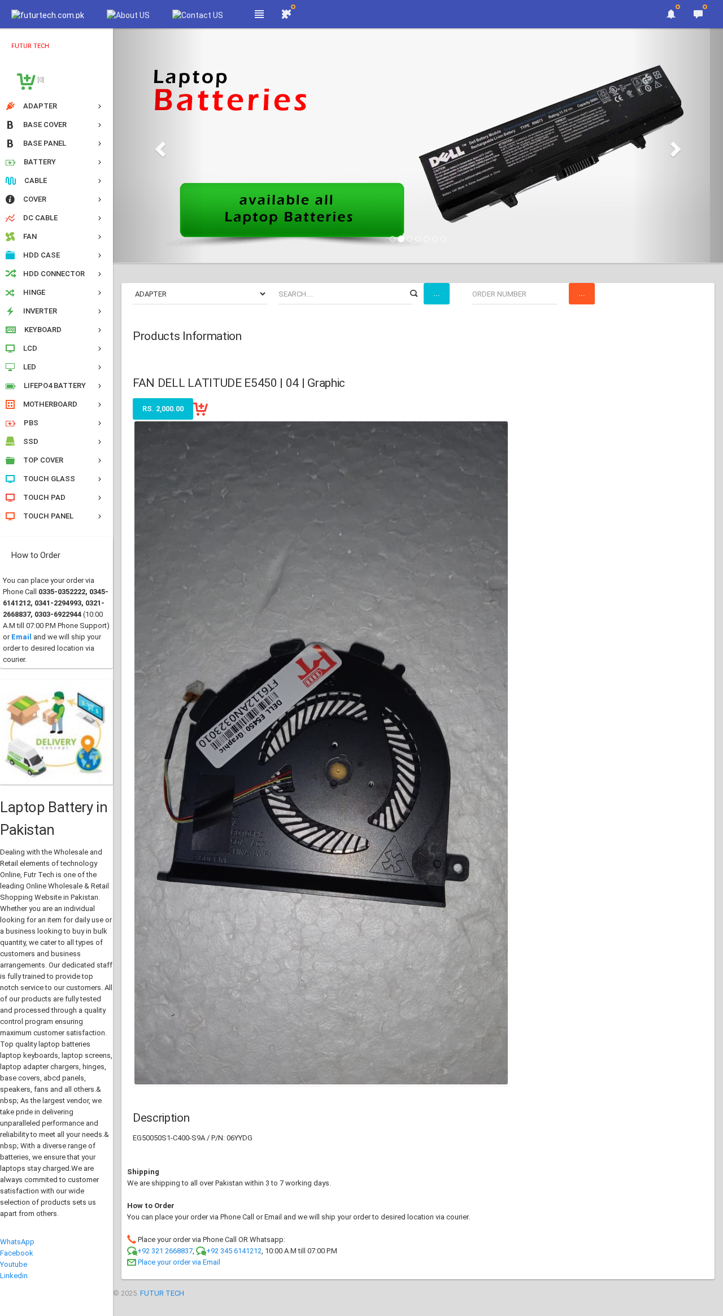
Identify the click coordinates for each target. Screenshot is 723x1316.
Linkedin (14, 1275)
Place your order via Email (179, 1262)
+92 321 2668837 (165, 1251)
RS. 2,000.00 (163, 408)
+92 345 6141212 (234, 1251)
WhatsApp (17, 1241)
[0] (40, 80)
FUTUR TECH (162, 1293)
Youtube (13, 1264)
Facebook (16, 1253)
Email (21, 637)
